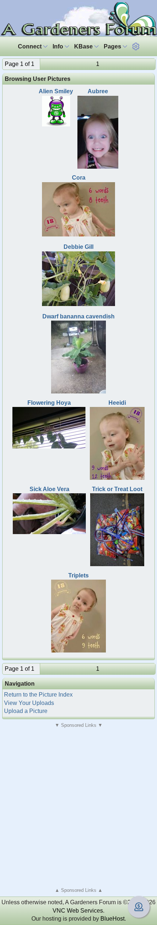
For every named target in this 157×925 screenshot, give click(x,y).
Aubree (98, 91)
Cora (78, 178)
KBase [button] (84, 46)
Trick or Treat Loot (117, 489)
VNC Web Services (78, 911)
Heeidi (117, 403)
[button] (135, 46)
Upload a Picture (25, 711)
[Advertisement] (78, 807)
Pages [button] (113, 46)
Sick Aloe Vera (49, 489)
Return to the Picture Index (38, 694)
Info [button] (59, 46)
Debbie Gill (78, 247)
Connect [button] (30, 46)
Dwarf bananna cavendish (78, 316)
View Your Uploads (29, 703)
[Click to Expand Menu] (135, 46)
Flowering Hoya (49, 403)
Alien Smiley (56, 91)
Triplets (78, 575)
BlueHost (112, 919)
